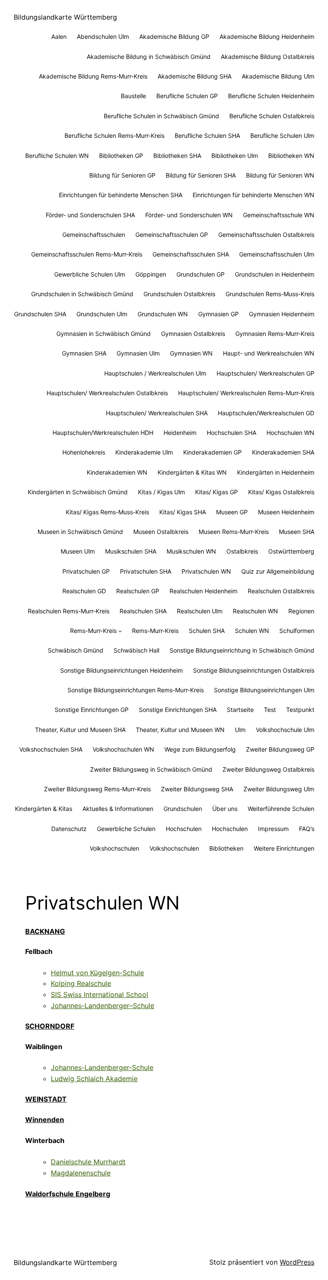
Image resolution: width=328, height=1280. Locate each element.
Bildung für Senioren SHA (201, 175)
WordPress (297, 1262)
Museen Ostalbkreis (160, 531)
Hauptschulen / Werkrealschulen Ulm (155, 373)
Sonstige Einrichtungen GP (92, 709)
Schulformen (296, 630)
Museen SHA (296, 531)
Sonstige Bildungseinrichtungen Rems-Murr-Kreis (135, 690)
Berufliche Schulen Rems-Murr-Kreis (114, 135)
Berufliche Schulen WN (57, 155)
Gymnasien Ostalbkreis (193, 333)
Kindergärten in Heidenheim (275, 472)
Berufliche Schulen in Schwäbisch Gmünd (161, 116)
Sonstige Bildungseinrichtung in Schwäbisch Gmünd (242, 650)
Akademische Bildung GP (174, 36)
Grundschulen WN (163, 314)
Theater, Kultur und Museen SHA (80, 729)
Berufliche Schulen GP (187, 95)
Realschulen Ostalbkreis (281, 591)
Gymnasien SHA (84, 353)
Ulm (240, 729)
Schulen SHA (207, 630)
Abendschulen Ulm (103, 36)
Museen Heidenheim (286, 512)
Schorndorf (49, 1026)
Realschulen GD (84, 591)
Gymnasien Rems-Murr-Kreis (274, 333)
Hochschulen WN (290, 432)
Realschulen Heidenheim (203, 591)
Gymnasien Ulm (138, 353)
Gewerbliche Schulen (126, 828)
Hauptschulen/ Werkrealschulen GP (265, 373)
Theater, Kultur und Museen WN (180, 729)
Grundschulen (183, 808)
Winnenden (44, 1119)
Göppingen (150, 274)
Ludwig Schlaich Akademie (94, 1078)
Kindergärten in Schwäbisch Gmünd (78, 492)
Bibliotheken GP (121, 155)
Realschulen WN (255, 611)
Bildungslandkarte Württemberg (65, 17)
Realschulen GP (137, 591)
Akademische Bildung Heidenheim (267, 36)
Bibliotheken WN (291, 155)
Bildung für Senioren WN (280, 175)
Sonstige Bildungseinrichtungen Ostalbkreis (253, 670)
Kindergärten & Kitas (43, 808)
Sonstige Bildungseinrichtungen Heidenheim (121, 670)
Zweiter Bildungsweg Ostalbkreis (268, 769)
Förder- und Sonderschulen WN (189, 215)
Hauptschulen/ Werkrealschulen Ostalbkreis (107, 393)
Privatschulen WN (206, 571)
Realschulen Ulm (200, 611)
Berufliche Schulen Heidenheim (271, 95)
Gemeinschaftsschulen (93, 234)
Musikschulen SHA (130, 551)
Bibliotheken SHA (177, 155)
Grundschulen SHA (40, 314)
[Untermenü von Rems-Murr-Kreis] (120, 631)
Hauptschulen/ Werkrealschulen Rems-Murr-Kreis (246, 393)
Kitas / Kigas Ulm (161, 492)
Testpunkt (300, 709)
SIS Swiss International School (99, 994)
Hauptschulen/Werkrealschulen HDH (103, 432)
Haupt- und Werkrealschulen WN (268, 353)
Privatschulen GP (86, 571)
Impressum (273, 828)
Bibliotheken (226, 848)
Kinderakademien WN (117, 472)
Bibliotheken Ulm (234, 155)
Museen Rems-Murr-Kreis (234, 531)
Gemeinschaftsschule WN (278, 215)
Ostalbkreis (242, 551)
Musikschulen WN (191, 551)
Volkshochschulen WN (123, 749)
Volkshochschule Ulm (285, 729)
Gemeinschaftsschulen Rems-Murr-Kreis (86, 254)
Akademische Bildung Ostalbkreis (267, 56)
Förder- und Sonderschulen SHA (90, 215)
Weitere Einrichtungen (284, 848)
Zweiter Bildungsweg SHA (197, 789)
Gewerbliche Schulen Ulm (89, 274)
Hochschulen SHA (231, 432)
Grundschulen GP (200, 274)
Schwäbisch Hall (136, 650)
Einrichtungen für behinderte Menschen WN (253, 194)
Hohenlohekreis (83, 452)
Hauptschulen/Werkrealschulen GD (266, 413)
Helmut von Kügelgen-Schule (97, 972)
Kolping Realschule (81, 983)
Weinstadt (46, 1099)
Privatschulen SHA (145, 571)
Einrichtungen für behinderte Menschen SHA (120, 194)
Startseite (240, 709)
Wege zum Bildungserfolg (200, 749)
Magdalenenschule (81, 1173)
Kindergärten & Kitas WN (192, 472)
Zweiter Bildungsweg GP (280, 749)
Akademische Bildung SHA (194, 76)
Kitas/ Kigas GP (216, 492)
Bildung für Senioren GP (122, 175)
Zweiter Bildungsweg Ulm (278, 789)
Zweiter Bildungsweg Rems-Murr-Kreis (97, 789)
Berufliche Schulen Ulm (282, 135)
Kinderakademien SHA (283, 452)
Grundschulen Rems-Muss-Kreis (270, 293)
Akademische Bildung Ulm (278, 76)
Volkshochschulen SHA (50, 749)
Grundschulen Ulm (101, 314)
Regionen (301, 611)
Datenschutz (69, 828)
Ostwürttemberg (291, 551)
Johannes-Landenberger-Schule (102, 1067)
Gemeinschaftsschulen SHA (190, 254)
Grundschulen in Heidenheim (274, 274)
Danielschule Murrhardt (88, 1162)
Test (270, 709)
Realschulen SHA (143, 611)
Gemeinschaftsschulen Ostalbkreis (266, 234)
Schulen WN (252, 630)
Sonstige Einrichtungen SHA (178, 709)
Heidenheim (180, 432)
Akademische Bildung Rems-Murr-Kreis (93, 76)
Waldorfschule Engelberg (67, 1194)
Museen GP (232, 512)
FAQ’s (306, 828)
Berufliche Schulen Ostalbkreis (271, 116)
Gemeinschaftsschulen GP (171, 234)
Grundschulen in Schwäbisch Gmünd (82, 293)
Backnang (45, 931)
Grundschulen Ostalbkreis (179, 293)
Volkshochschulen (114, 848)
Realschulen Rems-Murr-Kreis (68, 611)
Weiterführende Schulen (281, 808)
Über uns (224, 808)
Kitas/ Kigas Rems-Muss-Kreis (107, 512)
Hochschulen (184, 828)
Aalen (59, 36)
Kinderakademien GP (212, 452)
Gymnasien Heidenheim (281, 314)
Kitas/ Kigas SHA (182, 512)
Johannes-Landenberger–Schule (102, 1005)
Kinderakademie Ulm (144, 452)
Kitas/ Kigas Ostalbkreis (281, 492)
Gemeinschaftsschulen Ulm (276, 254)
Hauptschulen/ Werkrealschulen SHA (157, 413)
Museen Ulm (78, 551)
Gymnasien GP (218, 314)
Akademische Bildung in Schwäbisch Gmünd (149, 56)
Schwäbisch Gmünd (75, 650)
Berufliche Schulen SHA (207, 135)
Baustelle (133, 95)
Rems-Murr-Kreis (93, 630)
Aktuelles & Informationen (117, 808)
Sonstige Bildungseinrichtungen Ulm (264, 690)
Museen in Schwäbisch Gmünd (80, 531)
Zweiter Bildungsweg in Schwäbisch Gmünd (151, 769)
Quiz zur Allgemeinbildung (277, 571)
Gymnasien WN (191, 353)
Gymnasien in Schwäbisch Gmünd (103, 333)
